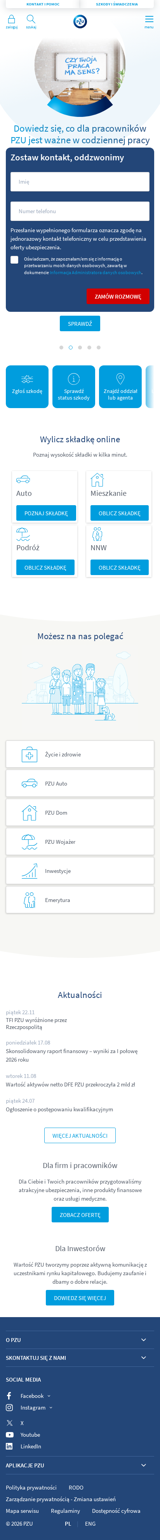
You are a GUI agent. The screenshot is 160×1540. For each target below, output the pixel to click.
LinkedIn (31, 1446)
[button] (61, 347)
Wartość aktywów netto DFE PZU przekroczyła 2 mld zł (70, 1084)
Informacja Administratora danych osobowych (95, 272)
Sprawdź (80, 323)
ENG (90, 1523)
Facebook (32, 1395)
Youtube (30, 1434)
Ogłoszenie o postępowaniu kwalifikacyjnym (59, 1109)
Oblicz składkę (120, 513)
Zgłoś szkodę (27, 391)
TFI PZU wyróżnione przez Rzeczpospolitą (36, 1023)
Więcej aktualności (80, 1135)
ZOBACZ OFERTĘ (80, 1214)
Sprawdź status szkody (74, 394)
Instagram (33, 1407)
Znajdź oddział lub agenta (120, 394)
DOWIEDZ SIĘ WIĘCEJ (80, 1298)
